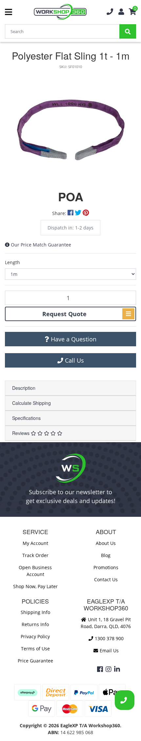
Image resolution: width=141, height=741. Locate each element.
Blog (106, 555)
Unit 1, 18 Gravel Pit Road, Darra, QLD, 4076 (106, 622)
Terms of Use (35, 648)
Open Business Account (35, 570)
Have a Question (72, 339)
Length (12, 262)
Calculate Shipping (31, 403)
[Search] (127, 31)
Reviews (21, 433)
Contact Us (106, 579)
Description (23, 388)
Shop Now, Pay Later (35, 586)
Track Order (35, 555)
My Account (35, 543)
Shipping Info (35, 612)
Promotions (105, 567)
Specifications (26, 418)
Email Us (108, 650)
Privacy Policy (35, 636)
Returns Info (35, 624)
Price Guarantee (35, 661)
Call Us (73, 360)
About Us (106, 543)
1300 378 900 (108, 638)
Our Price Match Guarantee (41, 245)
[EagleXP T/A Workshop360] (60, 12)
